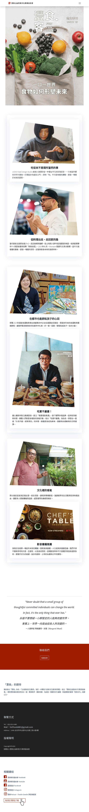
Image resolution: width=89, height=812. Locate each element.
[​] (44, 369)
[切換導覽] (80, 3)
